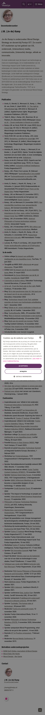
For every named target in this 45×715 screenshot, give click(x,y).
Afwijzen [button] (23, 371)
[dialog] (22, 357)
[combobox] (40, 337)
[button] (22, 376)
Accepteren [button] (23, 366)
